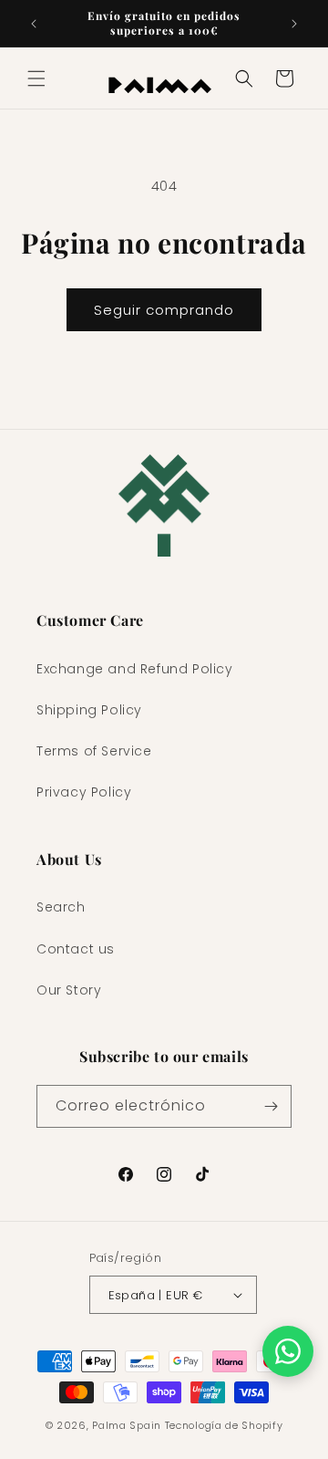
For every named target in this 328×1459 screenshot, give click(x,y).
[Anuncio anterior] (34, 24)
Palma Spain (126, 1425)
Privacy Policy (83, 792)
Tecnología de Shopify (224, 1425)
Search (61, 907)
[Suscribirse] (271, 1106)
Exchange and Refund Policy (134, 669)
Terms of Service (94, 751)
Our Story (68, 990)
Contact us (75, 949)
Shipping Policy (89, 710)
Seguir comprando (164, 309)
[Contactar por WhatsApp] (287, 1351)
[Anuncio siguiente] (294, 24)
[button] (36, 78)
